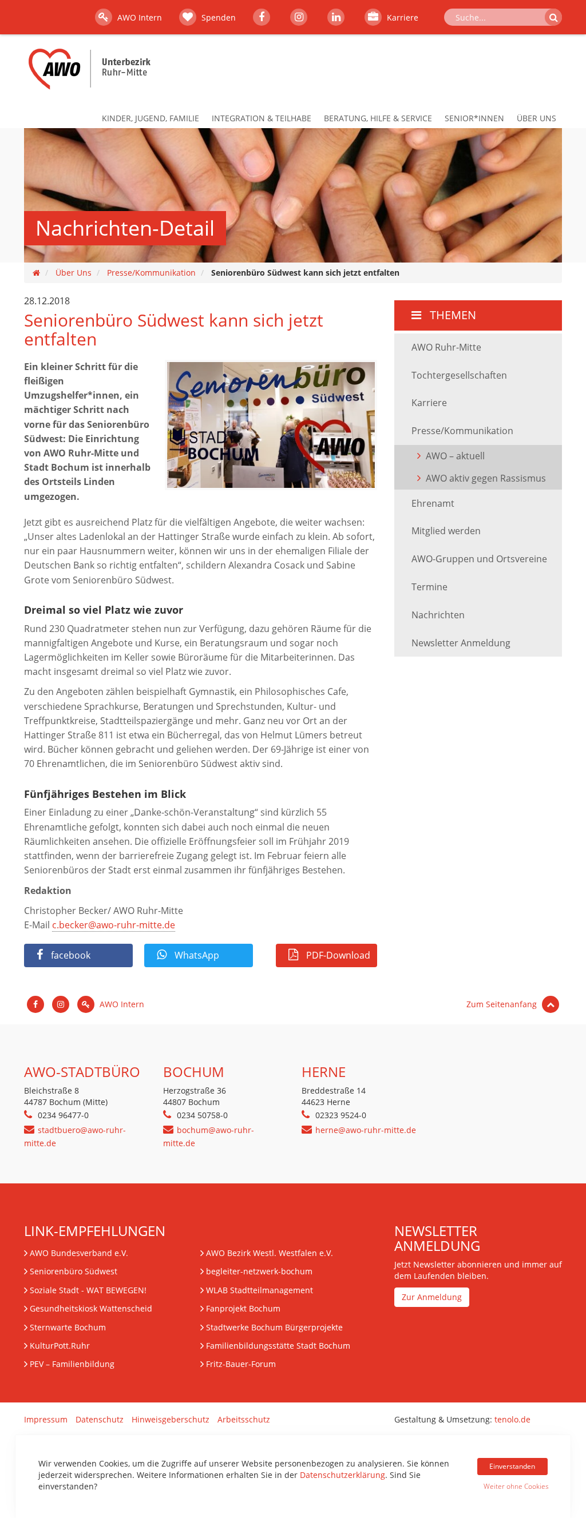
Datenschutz (100, 1419)
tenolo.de (512, 1419)
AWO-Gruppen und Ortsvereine (479, 559)
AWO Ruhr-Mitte (446, 347)
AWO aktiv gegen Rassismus (486, 478)
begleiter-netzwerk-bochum (259, 1271)
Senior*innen (474, 118)
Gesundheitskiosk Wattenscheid (91, 1308)
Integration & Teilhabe (261, 118)
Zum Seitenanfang (502, 1004)
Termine (429, 587)
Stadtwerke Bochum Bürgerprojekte (274, 1327)
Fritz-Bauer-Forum (241, 1363)
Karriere (401, 17)
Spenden (217, 17)
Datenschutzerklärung (342, 1474)
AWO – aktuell (455, 456)
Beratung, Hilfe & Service (378, 118)
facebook (69, 955)
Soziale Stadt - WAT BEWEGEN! (88, 1290)
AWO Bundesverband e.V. (79, 1252)
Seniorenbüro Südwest (73, 1271)
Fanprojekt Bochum (243, 1308)
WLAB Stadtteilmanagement (259, 1290)
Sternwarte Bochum (68, 1327)
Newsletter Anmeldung (460, 643)
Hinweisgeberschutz (170, 1419)
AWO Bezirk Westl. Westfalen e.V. (269, 1252)
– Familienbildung (72, 1363)
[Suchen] (553, 17)
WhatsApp (195, 955)
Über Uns (536, 118)
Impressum (46, 1419)
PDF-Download (337, 955)
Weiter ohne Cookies (516, 1486)
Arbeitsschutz (243, 1419)
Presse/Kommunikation (151, 272)
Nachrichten (438, 615)
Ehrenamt (432, 503)
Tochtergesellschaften (459, 375)
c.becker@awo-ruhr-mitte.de (113, 925)
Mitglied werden (446, 530)
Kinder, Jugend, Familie (150, 118)
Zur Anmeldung (432, 1297)
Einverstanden (512, 1466)
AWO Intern (138, 17)
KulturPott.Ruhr (60, 1345)
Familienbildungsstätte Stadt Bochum (278, 1345)
